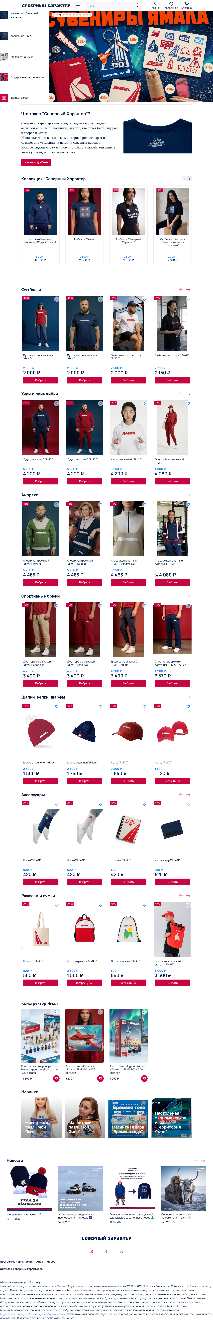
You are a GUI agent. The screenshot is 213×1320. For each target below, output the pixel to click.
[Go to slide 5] (67, 15)
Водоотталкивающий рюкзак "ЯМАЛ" (168, 962)
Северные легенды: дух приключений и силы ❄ (176, 1216)
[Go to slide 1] (54, 15)
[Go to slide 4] (64, 15)
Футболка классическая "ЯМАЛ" (38, 356)
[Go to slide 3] (60, 15)
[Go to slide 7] (74, 15)
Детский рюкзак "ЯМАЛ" (82, 961)
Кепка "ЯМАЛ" (119, 762)
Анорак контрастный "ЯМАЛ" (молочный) (124, 562)
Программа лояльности (16, 1261)
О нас (39, 1261)
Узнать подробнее (36, 162)
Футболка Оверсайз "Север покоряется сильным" (172, 242)
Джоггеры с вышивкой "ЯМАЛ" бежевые (37, 663)
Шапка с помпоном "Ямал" (39, 762)
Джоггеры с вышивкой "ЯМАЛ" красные (81, 663)
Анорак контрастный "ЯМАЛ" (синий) (80, 562)
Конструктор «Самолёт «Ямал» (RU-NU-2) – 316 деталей (80, 1069)
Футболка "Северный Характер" (128, 240)
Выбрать (40, 380)
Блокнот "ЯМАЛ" (121, 860)
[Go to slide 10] (84, 15)
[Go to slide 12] (90, 15)
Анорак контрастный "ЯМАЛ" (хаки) (36, 562)
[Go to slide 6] (70, 15)
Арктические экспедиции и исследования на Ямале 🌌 (75, 1216)
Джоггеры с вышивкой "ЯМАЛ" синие (124, 663)
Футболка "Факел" (85, 239)
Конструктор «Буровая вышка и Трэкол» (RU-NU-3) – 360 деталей (127, 1069)
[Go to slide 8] (77, 15)
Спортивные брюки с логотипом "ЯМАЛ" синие (170, 663)
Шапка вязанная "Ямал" (82, 762)
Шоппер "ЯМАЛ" (33, 961)
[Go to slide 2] (57, 15)
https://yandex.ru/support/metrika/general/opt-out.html (32, 1314)
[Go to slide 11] (87, 15)
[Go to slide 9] (80, 15)
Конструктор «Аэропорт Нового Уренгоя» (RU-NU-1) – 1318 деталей (39, 1069)
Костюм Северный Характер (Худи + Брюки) (40, 240)
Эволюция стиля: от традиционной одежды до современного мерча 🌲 (132, 1216)
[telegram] (91, 1252)
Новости (52, 1261)
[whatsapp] (106, 1252)
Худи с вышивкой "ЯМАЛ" (38, 459)
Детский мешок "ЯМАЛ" (125, 961)
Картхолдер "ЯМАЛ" (167, 860)
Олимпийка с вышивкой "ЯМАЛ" (169, 461)
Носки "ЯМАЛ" (32, 860)
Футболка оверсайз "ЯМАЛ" (172, 355)
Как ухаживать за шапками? (24, 1214)
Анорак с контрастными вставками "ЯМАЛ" (169, 562)
